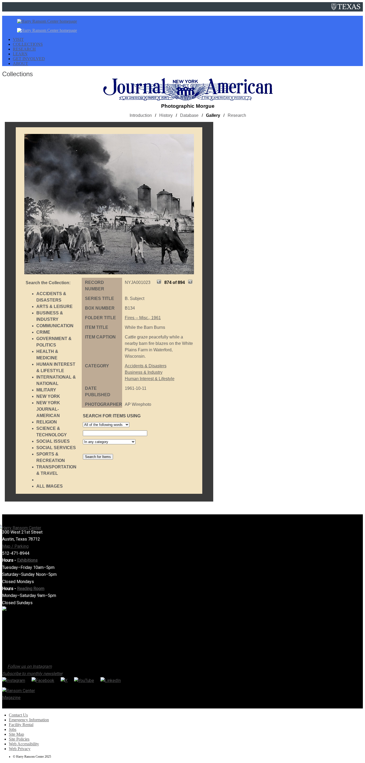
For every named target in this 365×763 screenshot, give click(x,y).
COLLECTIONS (28, 44)
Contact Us (18, 715)
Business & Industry (143, 372)
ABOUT (20, 63)
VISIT (18, 39)
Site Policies (19, 739)
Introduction (141, 115)
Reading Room (30, 588)
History (166, 115)
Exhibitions (27, 560)
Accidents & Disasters (145, 366)
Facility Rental (21, 724)
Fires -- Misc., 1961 (143, 317)
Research (237, 115)
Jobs (12, 729)
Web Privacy (19, 748)
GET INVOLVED (29, 58)
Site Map (16, 734)
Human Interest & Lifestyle (149, 378)
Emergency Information (29, 720)
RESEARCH (24, 49)
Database (189, 115)
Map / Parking (15, 546)
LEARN (20, 54)
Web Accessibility (24, 744)
